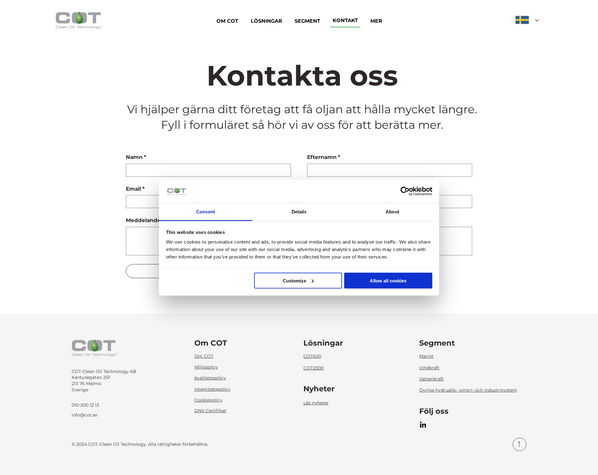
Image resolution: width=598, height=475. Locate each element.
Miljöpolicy (206, 367)
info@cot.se (84, 415)
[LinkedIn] (423, 425)
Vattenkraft (431, 379)
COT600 (312, 356)
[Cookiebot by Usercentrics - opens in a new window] (405, 191)
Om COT (203, 356)
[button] (376, 21)
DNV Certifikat (210, 410)
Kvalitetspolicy (210, 378)
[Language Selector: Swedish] (527, 19)
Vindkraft (429, 367)
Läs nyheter (316, 403)
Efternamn (323, 157)
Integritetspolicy (212, 389)
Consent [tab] (205, 211)
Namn (136, 157)
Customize (294, 280)
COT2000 (313, 368)
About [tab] (392, 211)
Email (135, 189)
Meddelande (143, 220)
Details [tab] (299, 211)
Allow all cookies (388, 280)
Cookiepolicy (208, 400)
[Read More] (519, 444)
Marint (426, 356)
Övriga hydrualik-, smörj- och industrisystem (468, 390)
